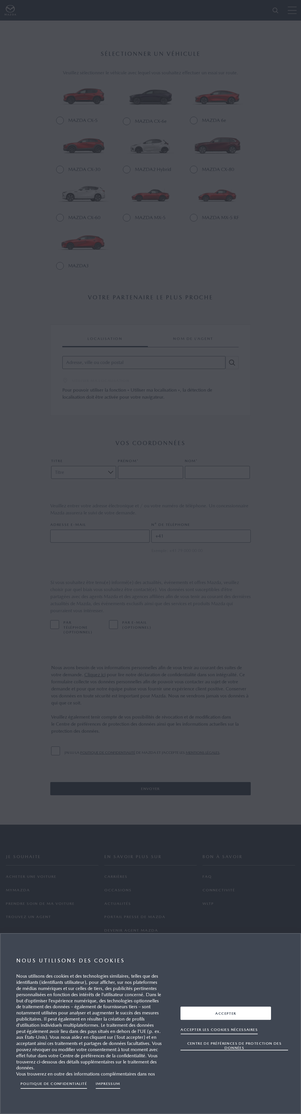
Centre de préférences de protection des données (234, 1045)
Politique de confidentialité (54, 1083)
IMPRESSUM (108, 1083)
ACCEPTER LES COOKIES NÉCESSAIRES (219, 1029)
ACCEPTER (225, 1013)
